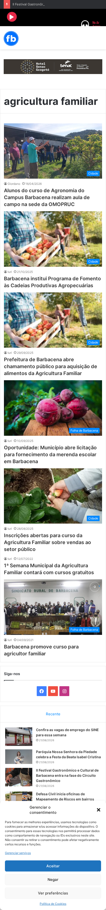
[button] (98, 809)
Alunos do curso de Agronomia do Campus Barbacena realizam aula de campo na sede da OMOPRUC (47, 197)
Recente (53, 714)
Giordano (14, 184)
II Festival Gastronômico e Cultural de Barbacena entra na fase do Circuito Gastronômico (67, 775)
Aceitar (53, 866)
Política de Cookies (53, 904)
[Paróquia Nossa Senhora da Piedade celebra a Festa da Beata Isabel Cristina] (18, 756)
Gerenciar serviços (18, 853)
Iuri (10, 272)
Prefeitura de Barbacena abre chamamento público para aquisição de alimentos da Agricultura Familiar (50, 366)
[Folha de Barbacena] (11, 38)
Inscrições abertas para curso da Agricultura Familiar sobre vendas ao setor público (47, 542)
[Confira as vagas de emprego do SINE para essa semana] (18, 736)
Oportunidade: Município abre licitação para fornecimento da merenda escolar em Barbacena (50, 454)
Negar (53, 879)
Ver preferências (53, 893)
